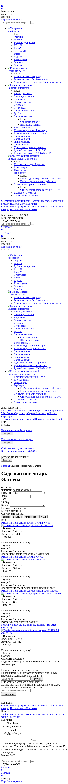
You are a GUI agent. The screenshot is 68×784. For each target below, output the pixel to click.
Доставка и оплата (41, 201)
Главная (5, 465)
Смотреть (7, 433)
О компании (8, 201)
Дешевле (17, 517)
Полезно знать (18, 203)
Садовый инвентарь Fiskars (42, 413)
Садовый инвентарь (42, 714)
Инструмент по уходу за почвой (18, 410)
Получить (37, 679)
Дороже (6, 517)
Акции (43, 517)
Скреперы (6, 416)
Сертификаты (22, 201)
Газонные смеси (22, 714)
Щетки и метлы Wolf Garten (49, 419)
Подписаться (9, 694)
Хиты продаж (31, 517)
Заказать (7, 460)
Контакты (31, 203)
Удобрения (7, 714)
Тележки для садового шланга (17, 419)
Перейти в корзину (11, 19)
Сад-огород (20, 413)
